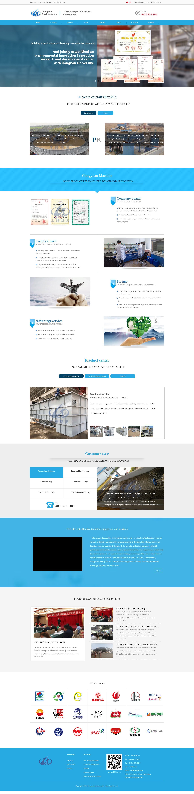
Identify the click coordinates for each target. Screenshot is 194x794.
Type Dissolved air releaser (92, 776)
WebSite (153, 2)
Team (105, 113)
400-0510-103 (149, 14)
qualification (71, 764)
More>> (158, 571)
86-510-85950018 (134, 759)
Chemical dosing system (97, 376)
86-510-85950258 (134, 763)
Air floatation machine (71, 376)
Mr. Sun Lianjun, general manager (51, 642)
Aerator (123, 376)
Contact (160, 2)
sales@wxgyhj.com (143, 2)
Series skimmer (89, 772)
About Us (70, 760)
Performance (88, 113)
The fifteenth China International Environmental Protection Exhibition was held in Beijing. (137, 626)
